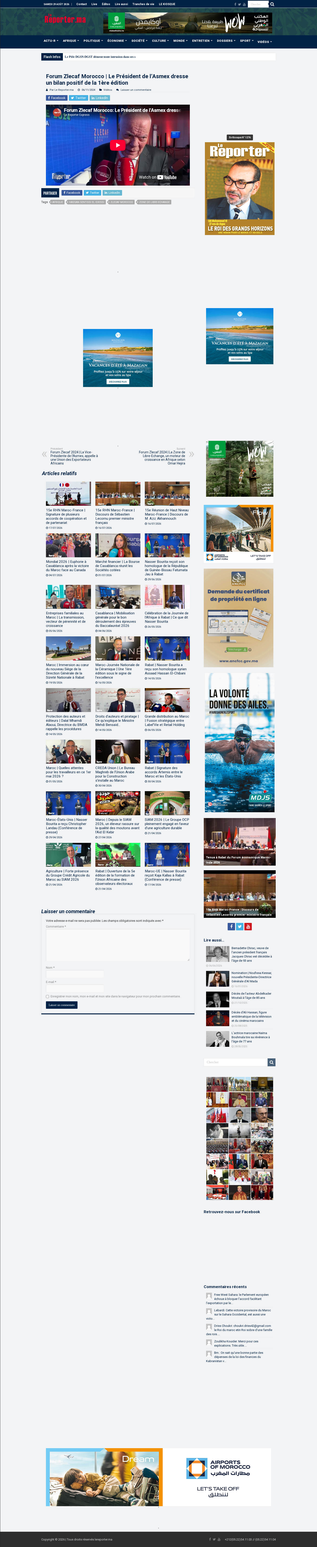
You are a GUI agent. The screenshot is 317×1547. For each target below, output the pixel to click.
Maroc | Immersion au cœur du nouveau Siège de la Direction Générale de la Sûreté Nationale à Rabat (67, 671)
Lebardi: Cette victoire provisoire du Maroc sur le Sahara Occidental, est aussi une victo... (238, 1314)
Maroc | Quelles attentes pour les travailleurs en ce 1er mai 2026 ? (68, 772)
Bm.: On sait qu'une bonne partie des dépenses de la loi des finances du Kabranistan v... (234, 1357)
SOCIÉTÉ (138, 40)
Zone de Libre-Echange (154, 202)
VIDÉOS (263, 42)
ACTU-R (49, 40)
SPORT (245, 40)
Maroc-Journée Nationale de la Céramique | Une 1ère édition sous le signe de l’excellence (117, 671)
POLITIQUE (92, 40)
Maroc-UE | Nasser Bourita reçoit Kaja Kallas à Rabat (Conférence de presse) (165, 875)
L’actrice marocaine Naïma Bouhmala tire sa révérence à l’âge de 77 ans (251, 1037)
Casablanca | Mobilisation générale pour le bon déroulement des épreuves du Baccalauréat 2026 (115, 619)
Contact (81, 4)
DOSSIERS (225, 40)
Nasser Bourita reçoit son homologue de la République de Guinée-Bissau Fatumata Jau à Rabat (166, 568)
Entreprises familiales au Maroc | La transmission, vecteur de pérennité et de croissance (66, 619)
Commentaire (56, 926)
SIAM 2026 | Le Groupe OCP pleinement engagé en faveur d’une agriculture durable (167, 824)
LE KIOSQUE (167, 4)
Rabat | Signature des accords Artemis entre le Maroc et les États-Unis (164, 772)
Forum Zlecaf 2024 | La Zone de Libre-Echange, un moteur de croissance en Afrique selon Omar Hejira (162, 456)
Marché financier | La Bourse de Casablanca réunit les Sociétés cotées (117, 566)
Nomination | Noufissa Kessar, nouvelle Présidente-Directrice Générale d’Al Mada (252, 977)
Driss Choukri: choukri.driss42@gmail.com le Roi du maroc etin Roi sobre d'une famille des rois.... (239, 1330)
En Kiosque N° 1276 (240, 137)
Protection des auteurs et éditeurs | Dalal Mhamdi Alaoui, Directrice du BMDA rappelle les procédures (66, 722)
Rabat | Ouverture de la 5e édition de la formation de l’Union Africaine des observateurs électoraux (115, 877)
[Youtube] (244, 4)
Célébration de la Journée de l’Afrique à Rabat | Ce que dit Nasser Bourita (166, 617)
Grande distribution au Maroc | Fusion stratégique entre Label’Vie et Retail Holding (167, 720)
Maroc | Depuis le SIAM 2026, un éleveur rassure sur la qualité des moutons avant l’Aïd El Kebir (117, 826)
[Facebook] (235, 4)
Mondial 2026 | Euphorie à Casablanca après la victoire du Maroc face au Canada (67, 566)
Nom (50, 967)
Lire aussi (121, 4)
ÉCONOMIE (115, 40)
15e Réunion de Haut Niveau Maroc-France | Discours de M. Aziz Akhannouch (167, 514)
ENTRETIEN (201, 40)
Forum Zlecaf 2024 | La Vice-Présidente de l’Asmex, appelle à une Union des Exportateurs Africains (74, 456)
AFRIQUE (69, 40)
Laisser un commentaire (136, 89)
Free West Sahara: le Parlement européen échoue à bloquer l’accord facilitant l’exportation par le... (237, 1299)
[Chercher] (272, 4)
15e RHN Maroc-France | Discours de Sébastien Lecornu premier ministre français (115, 516)
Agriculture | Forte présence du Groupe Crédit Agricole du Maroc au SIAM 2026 (68, 875)
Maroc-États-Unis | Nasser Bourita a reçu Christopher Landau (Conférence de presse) (66, 826)
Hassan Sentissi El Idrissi (86, 202)
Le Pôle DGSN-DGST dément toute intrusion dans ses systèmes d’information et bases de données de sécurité (135, 56)
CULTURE (159, 40)
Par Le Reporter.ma (62, 89)
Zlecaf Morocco (121, 202)
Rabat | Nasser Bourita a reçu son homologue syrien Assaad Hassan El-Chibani (166, 669)
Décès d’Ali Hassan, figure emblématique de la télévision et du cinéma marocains (252, 1016)
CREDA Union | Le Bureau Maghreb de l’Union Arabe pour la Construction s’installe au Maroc (115, 774)
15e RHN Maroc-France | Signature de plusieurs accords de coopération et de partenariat (66, 516)
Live (94, 4)
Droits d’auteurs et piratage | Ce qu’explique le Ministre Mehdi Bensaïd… (117, 720)
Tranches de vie (143, 4)
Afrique (57, 202)
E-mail (51, 982)
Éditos (106, 4)
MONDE (179, 40)
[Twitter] (240, 4)
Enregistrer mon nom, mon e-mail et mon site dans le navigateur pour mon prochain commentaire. (116, 996)
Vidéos (108, 89)
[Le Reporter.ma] (65, 18)
